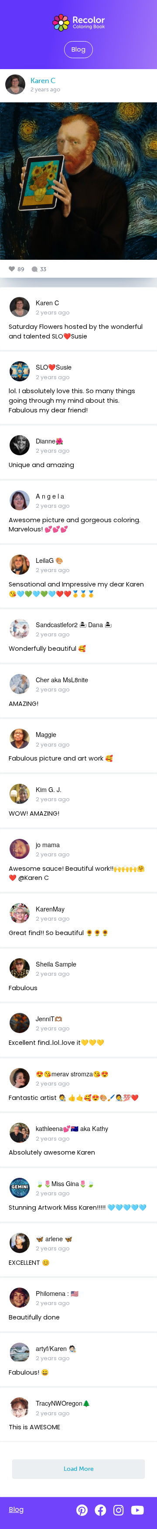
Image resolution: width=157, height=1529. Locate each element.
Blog (78, 49)
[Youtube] (137, 1510)
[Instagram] (118, 1510)
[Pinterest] (82, 1510)
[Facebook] (100, 1510)
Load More (79, 1468)
